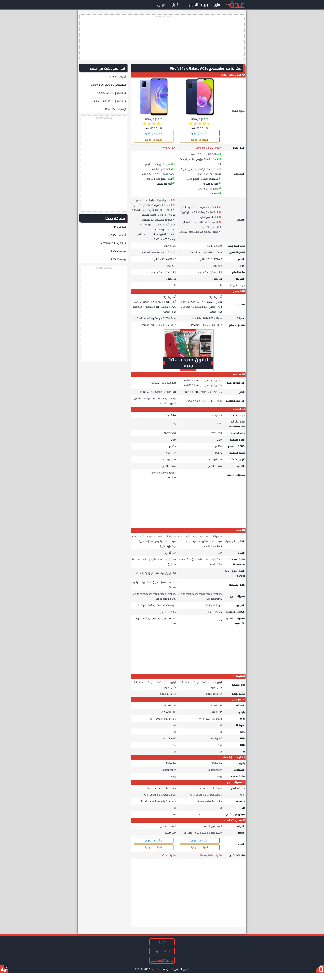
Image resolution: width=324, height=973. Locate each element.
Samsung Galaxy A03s (207, 147)
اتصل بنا (162, 942)
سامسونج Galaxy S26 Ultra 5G (108, 84)
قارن (217, 4)
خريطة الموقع (162, 951)
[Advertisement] (162, 37)
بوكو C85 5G (118, 259)
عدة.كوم (155, 968)
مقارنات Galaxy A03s (211, 855)
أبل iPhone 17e (117, 76)
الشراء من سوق (199, 133)
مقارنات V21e (168, 855)
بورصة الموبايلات (196, 4)
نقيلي (161, 4)
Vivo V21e (167, 147)
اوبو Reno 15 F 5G (115, 108)
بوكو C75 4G (118, 250)
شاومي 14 (120, 226)
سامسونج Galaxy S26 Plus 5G (109, 100)
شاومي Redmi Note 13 (113, 242)
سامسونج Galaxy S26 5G (111, 92)
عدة (237, 4)
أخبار (175, 4)
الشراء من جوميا (199, 139)
